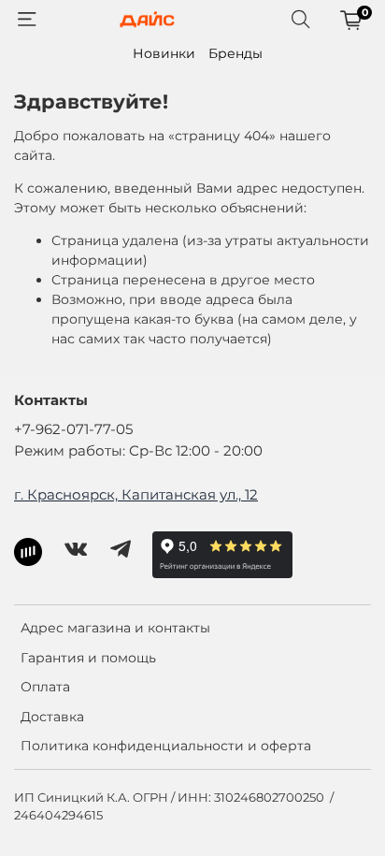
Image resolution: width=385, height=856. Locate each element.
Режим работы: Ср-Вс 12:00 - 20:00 (138, 450)
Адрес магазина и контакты (115, 627)
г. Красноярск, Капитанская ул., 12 (136, 494)
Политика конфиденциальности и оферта (166, 745)
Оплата (45, 686)
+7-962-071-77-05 (73, 429)
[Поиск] (301, 19)
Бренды (235, 53)
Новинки (164, 53)
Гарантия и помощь (88, 657)
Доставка (52, 716)
